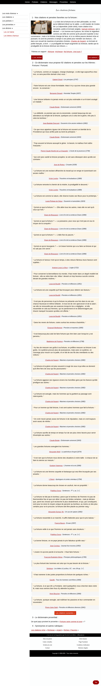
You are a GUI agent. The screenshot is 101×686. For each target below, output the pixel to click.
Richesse (51, 630)
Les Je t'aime (9, 32)
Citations (43, 2)
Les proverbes (8, 25)
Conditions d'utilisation (83, 645)
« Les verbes (37, 57)
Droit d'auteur (83, 639)
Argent (59, 630)
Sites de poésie (47, 639)
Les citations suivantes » (65, 613)
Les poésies (8, 21)
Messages (53, 2)
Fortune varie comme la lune (71, 622)
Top (96, 682)
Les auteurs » (93, 57)
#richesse (59, 52)
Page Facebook (83, 642)
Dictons (73, 2)
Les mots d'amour (10, 13)
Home (27, 2)
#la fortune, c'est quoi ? (73, 52)
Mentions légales (83, 648)
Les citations (8, 17)
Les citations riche (38, 630)
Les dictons (7, 28)
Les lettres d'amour (11, 36)
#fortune (51, 52)
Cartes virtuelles (47, 642)
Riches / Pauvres (70, 630)
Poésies (35, 2)
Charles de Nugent (78, 41)
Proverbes (64, 2)
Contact (47, 648)
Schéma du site (47, 645)
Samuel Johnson (88, 29)
